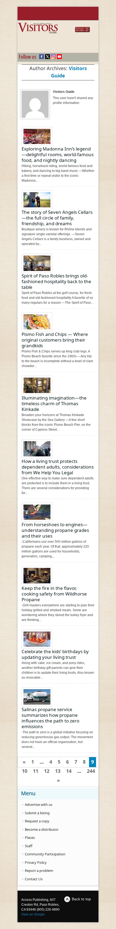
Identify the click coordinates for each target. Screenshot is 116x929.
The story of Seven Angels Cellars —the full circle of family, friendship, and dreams (57, 218)
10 (24, 771)
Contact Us (34, 878)
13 (57, 771)
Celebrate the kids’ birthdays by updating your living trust (55, 654)
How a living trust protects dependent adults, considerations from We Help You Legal (58, 467)
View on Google (33, 914)
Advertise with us (38, 804)
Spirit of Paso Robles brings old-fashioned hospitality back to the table (56, 281)
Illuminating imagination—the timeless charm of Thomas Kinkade (54, 403)
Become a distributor (42, 829)
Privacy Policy (36, 862)
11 (35, 771)
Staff (28, 845)
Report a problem (39, 870)
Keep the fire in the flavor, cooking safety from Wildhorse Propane (54, 594)
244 (91, 771)
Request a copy (37, 821)
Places (30, 837)
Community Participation (45, 854)
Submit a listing (37, 812)
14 (68, 771)
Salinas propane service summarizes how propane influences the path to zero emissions (50, 718)
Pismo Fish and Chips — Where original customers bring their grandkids (55, 340)
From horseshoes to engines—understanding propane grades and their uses (55, 530)
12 (46, 771)
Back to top (81, 899)
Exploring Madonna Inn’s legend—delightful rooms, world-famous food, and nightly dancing (58, 154)
